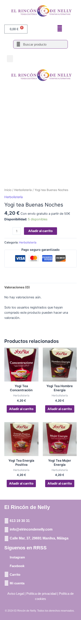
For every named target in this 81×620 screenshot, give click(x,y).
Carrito (15, 574)
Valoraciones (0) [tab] (17, 287)
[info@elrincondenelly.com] (6, 530)
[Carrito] (6, 574)
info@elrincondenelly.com (31, 529)
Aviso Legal (15, 593)
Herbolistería (23, 190)
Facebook (17, 566)
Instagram (17, 557)
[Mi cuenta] (6, 583)
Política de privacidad (41, 593)
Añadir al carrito (40, 231)
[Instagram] (6, 557)
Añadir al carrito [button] (21, 409)
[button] (10, 58)
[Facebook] (6, 566)
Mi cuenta (17, 583)
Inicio (7, 190)
